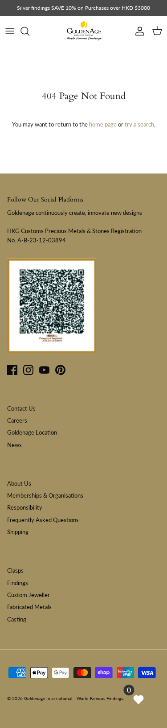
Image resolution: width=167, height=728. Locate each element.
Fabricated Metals (29, 606)
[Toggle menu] (10, 31)
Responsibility (24, 507)
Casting (16, 619)
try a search (139, 124)
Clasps (15, 570)
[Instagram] (28, 370)
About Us (19, 483)
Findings (17, 582)
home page (103, 124)
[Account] (137, 31)
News (14, 444)
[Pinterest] (60, 370)
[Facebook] (12, 370)
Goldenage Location (32, 432)
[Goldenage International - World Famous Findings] (83, 31)
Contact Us (21, 408)
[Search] (29, 31)
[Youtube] (44, 370)
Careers (17, 420)
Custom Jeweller (28, 594)
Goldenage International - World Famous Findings (73, 698)
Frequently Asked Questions (43, 519)
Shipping (18, 531)
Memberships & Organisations (45, 495)
